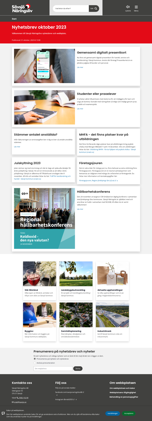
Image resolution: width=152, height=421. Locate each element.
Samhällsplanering (71, 331)
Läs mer (80, 67)
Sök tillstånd (31, 290)
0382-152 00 (23, 398)
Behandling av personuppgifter (124, 397)
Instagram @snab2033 (66, 399)
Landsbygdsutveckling (73, 290)
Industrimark (104, 331)
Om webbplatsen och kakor (122, 388)
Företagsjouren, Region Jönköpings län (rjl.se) (98, 180)
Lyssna (128, 11)
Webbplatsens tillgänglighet (123, 392)
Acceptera (128, 413)
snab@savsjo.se (20, 402)
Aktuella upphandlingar (110, 290)
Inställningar (113, 413)
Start (14, 18)
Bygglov (29, 331)
